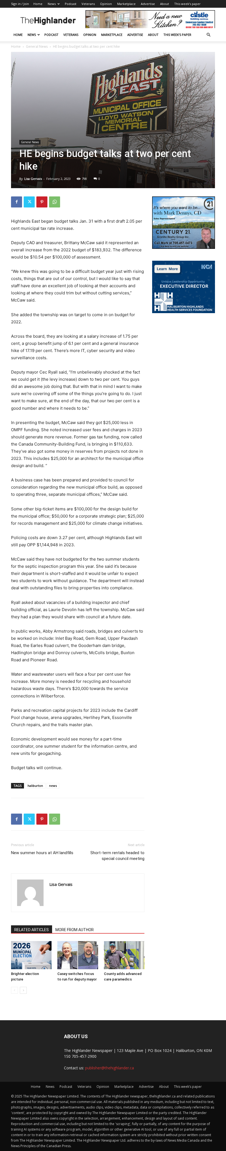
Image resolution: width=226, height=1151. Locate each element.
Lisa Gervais (33, 179)
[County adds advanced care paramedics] (124, 955)
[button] (208, 35)
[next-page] (23, 990)
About (164, 4)
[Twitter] (29, 201)
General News (37, 46)
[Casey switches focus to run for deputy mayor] (77, 955)
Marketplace (126, 4)
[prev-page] (14, 990)
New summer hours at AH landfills (42, 852)
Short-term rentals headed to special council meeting (117, 855)
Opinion (106, 4)
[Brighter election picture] (31, 955)
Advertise (148, 4)
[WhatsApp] (54, 201)
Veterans (88, 4)
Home (37, 4)
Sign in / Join (20, 4)
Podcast (70, 4)
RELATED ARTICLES (31, 930)
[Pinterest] (41, 201)
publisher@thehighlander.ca (109, 1067)
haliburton (35, 786)
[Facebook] (16, 201)
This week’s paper (187, 4)
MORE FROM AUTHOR (74, 930)
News (52, 4)
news (53, 786)
